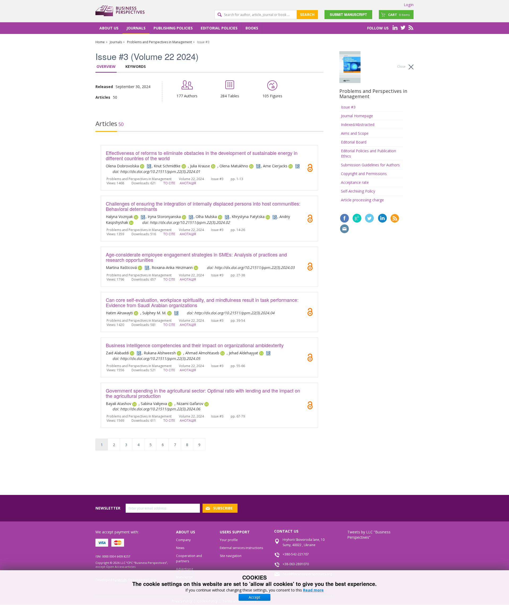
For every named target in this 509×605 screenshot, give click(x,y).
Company (183, 540)
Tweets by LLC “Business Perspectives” (368, 534)
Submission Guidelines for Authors (370, 164)
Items (399, 14)
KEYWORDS (135, 66)
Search (307, 14)
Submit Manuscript (348, 14)
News (180, 548)
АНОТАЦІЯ (188, 183)
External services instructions (241, 548)
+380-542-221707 (296, 554)
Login (409, 4)
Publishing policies (173, 28)
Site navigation (231, 556)
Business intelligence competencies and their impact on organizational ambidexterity (195, 345)
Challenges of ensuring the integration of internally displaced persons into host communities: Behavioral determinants (203, 206)
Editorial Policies (219, 28)
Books (251, 28)
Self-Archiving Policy (358, 191)
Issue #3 (348, 107)
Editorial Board (353, 142)
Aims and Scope (354, 133)
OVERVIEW (106, 66)
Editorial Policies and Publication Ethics (368, 153)
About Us (109, 28)
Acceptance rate (355, 182)
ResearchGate (357, 218)
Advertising (184, 569)
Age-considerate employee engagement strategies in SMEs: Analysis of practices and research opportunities (196, 257)
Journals (136, 28)
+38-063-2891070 (296, 564)
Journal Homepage (357, 115)
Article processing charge (362, 199)
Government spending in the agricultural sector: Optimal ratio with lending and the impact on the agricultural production (203, 393)
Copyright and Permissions (364, 173)
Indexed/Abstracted (357, 124)
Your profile (229, 540)
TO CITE (169, 183)
